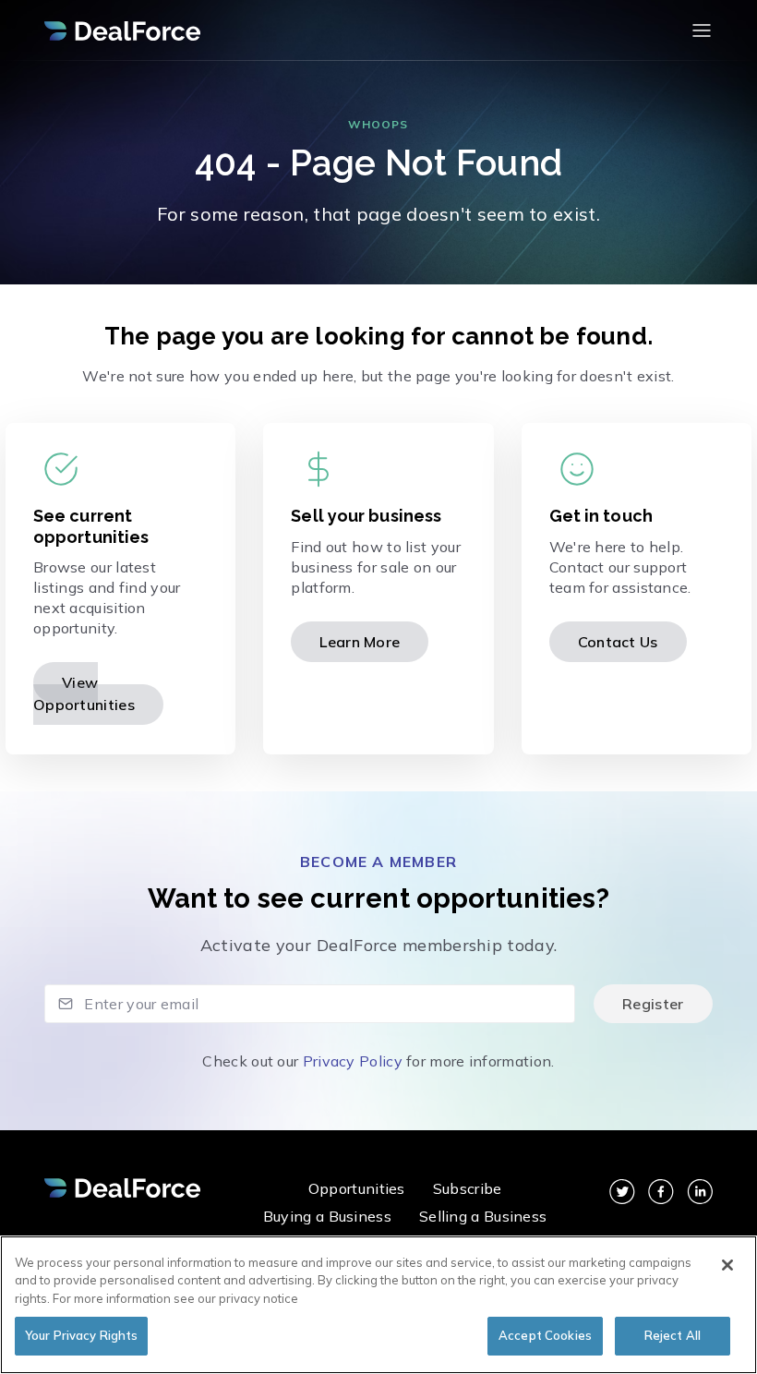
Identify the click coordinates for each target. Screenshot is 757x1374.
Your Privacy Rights (81, 1335)
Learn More (359, 642)
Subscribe (467, 1188)
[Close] (727, 1265)
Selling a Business (483, 1216)
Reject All (672, 1335)
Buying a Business (327, 1216)
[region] (378, 1304)
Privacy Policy (353, 1061)
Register (652, 1003)
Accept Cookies (545, 1335)
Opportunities (356, 1188)
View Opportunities (84, 693)
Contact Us (618, 642)
